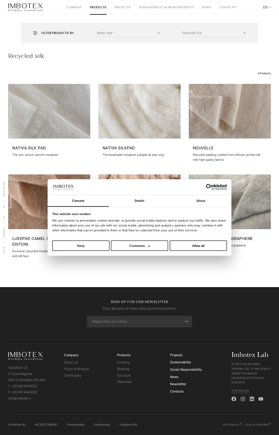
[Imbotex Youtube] (260, 398)
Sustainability (180, 362)
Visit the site (240, 391)
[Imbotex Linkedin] (251, 398)
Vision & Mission (76, 369)
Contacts (227, 7)
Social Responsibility (186, 370)
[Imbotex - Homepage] (25, 7)
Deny (81, 245)
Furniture (124, 375)
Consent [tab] (78, 200)
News (206, 7)
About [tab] (200, 200)
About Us (71, 362)
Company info (128, 424)
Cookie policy (102, 424)
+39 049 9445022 (24, 386)
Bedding (123, 369)
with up (232, 424)
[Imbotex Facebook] (233, 398)
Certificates (72, 375)
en (265, 7)
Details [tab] (140, 200)
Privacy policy (76, 424)
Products (98, 7)
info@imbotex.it (19, 398)
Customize (137, 245)
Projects (123, 7)
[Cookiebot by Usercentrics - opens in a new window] (209, 187)
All (4, 217)
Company (74, 7)
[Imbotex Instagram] (242, 398)
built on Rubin (258, 424)
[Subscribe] (186, 321)
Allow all (198, 245)
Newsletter (178, 384)
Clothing (123, 362)
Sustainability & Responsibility (166, 7)
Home (4, 249)
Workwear (124, 382)
